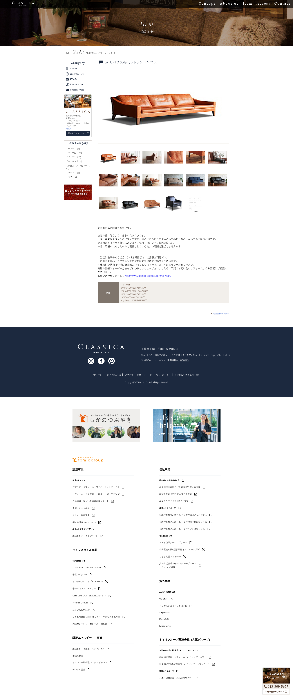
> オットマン (77, 53)
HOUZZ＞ (184, 360)
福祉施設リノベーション (84, 522)
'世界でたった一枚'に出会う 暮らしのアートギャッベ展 (78, 192)
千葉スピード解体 (81, 508)
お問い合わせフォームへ (276, 691)
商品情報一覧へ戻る (220, 313)
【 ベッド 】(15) (73, 172)
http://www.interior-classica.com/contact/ (148, 275)
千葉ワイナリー (79, 574)
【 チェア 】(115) (73, 157)
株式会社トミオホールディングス (88, 649)
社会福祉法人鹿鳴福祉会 (169, 480)
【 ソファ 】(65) (73, 148)
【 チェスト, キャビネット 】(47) (78, 167)
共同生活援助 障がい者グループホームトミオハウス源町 (177, 565)
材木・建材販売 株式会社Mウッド (176, 677)
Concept (207, 4)
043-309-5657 (276, 686)
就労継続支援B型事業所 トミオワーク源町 (179, 549)
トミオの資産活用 (81, 515)
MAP (69, 128)
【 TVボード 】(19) (74, 161)
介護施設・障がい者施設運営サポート (90, 501)
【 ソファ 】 (77, 51)
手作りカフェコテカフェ (84, 588)
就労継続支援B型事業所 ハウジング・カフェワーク (184, 664)
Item (247, 4)
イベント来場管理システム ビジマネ (89, 662)
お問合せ (141, 374)
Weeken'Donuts (80, 602)
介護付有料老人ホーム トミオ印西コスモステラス (183, 514)
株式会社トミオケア (167, 508)
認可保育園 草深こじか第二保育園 (175, 494)
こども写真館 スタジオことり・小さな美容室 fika (96, 616)
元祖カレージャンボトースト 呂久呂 (89, 624)
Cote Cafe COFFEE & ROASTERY (89, 595)
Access (263, 4)
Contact (282, 4)
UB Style (163, 599)
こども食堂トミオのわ (170, 556)
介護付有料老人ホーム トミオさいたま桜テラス (182, 529)
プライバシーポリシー (160, 374)
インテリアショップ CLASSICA (87, 581)
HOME (66, 53)
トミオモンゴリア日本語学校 (173, 606)
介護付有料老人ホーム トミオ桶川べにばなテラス (183, 522)
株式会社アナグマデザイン (85, 536)
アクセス (129, 374)
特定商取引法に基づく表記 (187, 374)
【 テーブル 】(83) (74, 152)
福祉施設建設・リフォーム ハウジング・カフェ (182, 657)
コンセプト (98, 374)
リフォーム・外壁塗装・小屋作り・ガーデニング (95, 494)
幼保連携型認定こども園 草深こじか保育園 (180, 487)
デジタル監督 (78, 669)
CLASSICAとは (114, 374)
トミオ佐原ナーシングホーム (173, 542)
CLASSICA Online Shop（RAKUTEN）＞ (211, 354)
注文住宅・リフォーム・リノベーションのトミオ (95, 487)
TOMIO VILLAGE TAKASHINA (86, 567)
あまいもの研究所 (81, 609)
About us (229, 4)
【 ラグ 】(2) (71, 176)
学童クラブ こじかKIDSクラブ (173, 501)
